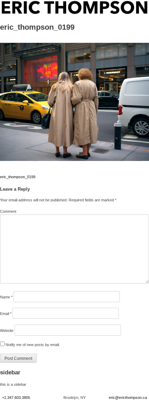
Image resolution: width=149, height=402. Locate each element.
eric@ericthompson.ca (128, 397)
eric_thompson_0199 (17, 177)
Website (7, 330)
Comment (8, 211)
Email (5, 314)
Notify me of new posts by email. (33, 345)
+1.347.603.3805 (16, 397)
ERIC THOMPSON (17, 3)
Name (6, 297)
